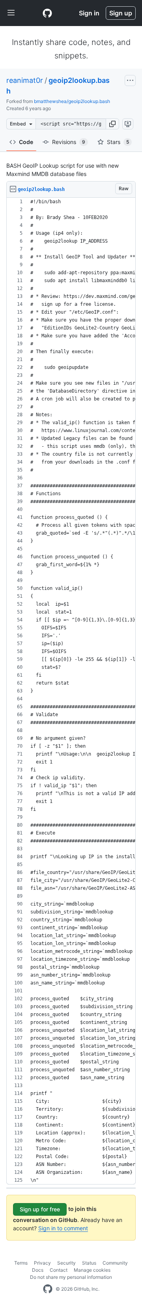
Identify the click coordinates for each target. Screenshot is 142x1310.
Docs (37, 1270)
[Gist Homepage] (47, 13)
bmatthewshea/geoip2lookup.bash (72, 101)
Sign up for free (40, 1209)
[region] (71, 691)
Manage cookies (92, 1270)
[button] (112, 123)
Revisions (68, 141)
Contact (58, 1270)
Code (26, 141)
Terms (21, 1263)
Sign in (89, 13)
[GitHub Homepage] (47, 1289)
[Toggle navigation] (11, 13)
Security (66, 1263)
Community (115, 1263)
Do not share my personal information (71, 1277)
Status (89, 1263)
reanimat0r (24, 80)
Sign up (120, 13)
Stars (118, 141)
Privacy (42, 1263)
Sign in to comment (63, 1228)
